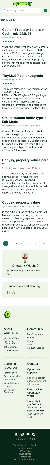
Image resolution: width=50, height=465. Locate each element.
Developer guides (12, 376)
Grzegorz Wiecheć (25, 265)
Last (44, 243)
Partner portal (11, 372)
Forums (30, 337)
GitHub (7, 386)
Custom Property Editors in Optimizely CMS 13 (23, 32)
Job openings (10, 347)
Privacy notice (25, 448)
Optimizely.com (11, 338)
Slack (30, 344)
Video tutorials (11, 383)
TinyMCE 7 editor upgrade (22, 76)
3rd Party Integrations (25, 459)
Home (3, 19)
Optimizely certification (10, 342)
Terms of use (25, 451)
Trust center (25, 453)
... (32, 243)
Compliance (25, 456)
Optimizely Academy (9, 391)
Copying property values (21, 202)
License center (11, 350)
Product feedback (36, 348)
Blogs (12, 19)
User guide (9, 379)
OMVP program (35, 334)
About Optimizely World (25, 445)
